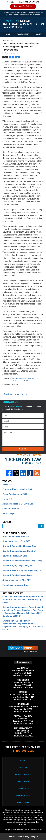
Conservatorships (12, 509)
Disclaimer (23, 781)
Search (41, 526)
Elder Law (8, 514)
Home (7, 34)
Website (23, 767)
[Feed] (36, 473)
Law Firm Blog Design (22, 837)
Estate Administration (14, 494)
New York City (33, 378)
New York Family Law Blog (14, 556)
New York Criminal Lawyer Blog (17, 575)
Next (24, 394)
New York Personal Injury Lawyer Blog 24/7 (22, 570)
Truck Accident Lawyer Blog (15, 585)
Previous (7, 394)
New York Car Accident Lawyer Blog (19, 546)
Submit (23, 449)
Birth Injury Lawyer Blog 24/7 (15, 536)
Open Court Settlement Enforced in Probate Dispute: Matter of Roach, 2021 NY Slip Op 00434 (22, 599)
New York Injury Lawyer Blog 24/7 (17, 566)
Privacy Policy (23, 774)
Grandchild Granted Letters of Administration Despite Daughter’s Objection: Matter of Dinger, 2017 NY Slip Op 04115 (22, 625)
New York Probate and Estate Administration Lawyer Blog (23, 24)
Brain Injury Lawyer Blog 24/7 (16, 541)
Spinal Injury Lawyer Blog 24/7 (16, 580)
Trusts (7, 499)
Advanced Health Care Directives (19, 504)
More (38, 34)
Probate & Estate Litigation (12, 381)
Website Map (23, 796)
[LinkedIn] (23, 473)
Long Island (14, 378)
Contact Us (23, 34)
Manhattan (23, 378)
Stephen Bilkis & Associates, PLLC (29, 830)
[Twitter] (16, 473)
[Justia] (29, 473)
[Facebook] (9, 473)
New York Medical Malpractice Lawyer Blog (22, 561)
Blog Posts (23, 803)
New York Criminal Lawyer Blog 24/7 (19, 551)
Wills (27, 381)
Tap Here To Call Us (23, 6)
